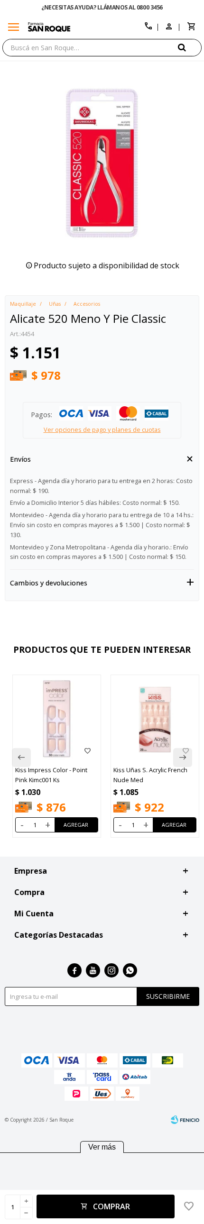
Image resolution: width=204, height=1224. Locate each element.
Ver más (102, 1147)
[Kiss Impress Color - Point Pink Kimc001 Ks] (57, 719)
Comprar (111, 1206)
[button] (190, 47)
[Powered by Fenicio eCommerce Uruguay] (185, 1120)
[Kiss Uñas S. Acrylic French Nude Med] (155, 719)
